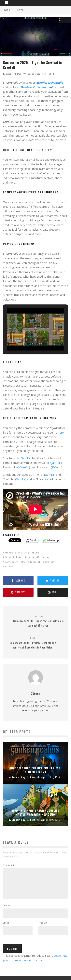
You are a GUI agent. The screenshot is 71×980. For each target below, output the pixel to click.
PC (23, 561)
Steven (8, 73)
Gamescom (11, 561)
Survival (9, 566)
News (19, 73)
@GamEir (23, 467)
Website (43, 922)
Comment (9, 865)
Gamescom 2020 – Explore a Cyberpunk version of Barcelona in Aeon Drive (32, 642)
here (61, 432)
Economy (43, 557)
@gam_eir (54, 463)
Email (7, 922)
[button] (26, 339)
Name (7, 905)
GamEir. (26, 458)
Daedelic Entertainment (19, 557)
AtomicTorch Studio (17, 552)
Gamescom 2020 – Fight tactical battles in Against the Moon (38, 620)
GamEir (49, 474)
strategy (50, 561)
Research (35, 561)
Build (36, 552)
